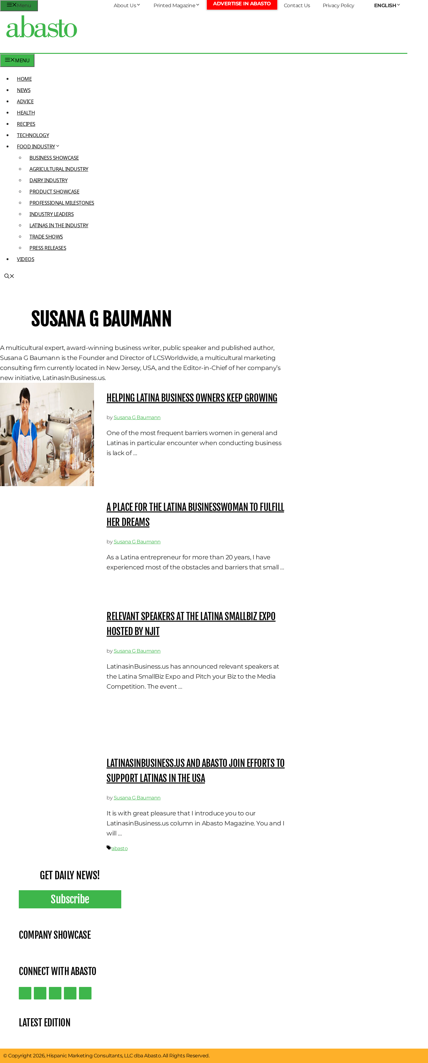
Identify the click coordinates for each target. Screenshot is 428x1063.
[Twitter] (25, 993)
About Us (125, 5)
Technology (33, 135)
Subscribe (70, 899)
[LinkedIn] (40, 993)
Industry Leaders (51, 214)
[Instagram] (55, 993)
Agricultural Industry (58, 169)
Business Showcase (54, 157)
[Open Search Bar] (9, 276)
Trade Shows (46, 236)
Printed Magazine (174, 5)
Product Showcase (54, 191)
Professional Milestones (61, 202)
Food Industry (36, 146)
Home (24, 78)
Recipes (26, 124)
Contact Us (297, 5)
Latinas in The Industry (58, 225)
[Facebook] (85, 993)
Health (26, 112)
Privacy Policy (338, 5)
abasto (120, 848)
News (23, 90)
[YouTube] (70, 993)
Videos (25, 259)
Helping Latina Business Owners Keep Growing (192, 398)
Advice (25, 101)
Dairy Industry (48, 180)
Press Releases (47, 247)
